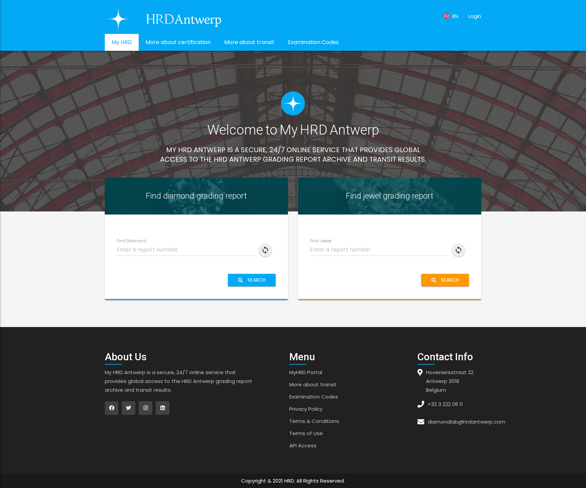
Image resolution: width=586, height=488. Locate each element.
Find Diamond (131, 240)
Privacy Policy (306, 408)
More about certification (178, 42)
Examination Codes (313, 42)
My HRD (122, 42)
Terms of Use (306, 433)
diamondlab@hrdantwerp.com (466, 421)
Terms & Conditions (314, 421)
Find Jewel (320, 240)
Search (256, 280)
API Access (302, 445)
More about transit (249, 42)
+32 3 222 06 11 (445, 404)
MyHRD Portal (305, 372)
